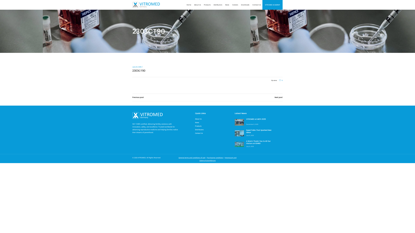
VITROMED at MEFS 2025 (256, 119)
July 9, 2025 (250, 135)
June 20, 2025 (136, 67)
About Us (198, 119)
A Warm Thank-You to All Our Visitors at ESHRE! (258, 142)
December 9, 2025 (252, 124)
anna (275, 80)
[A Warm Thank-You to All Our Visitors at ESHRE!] (239, 144)
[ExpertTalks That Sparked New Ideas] (239, 133)
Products (198, 126)
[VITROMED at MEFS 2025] (239, 122)
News (197, 122)
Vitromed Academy (272, 5)
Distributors (199, 130)
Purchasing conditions (215, 158)
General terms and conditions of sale (192, 158)
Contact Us (199, 133)
